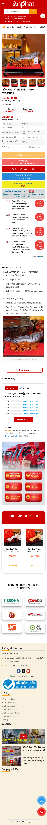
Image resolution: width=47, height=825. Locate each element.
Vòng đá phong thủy (11, 21)
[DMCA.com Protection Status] (23, 676)
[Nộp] (33, 11)
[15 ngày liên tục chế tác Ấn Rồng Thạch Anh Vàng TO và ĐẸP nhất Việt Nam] (23, 736)
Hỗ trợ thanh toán (9, 703)
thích (15, 436)
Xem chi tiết (12, 565)
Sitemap (5, 720)
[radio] (10, 110)
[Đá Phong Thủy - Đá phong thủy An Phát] (23, 4)
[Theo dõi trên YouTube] (28, 671)
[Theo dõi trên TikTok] (24, 671)
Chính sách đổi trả (9, 706)
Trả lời (7, 436)
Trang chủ (10, 27)
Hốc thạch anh (25, 21)
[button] (41, 55)
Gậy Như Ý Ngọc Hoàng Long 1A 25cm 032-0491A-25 (34, 550)
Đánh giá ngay (24, 420)
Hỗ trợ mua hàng (8, 699)
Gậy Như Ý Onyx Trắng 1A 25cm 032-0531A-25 (12, 550)
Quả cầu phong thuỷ (25, 16)
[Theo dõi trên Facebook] (19, 671)
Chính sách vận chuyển (11, 713)
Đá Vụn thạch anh (10, 16)
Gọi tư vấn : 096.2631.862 (25, 169)
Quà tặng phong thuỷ (18, 19)
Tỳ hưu (6, 19)
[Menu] (3, 4)
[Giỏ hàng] (42, 15)
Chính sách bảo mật (10, 709)
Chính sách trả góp (9, 716)
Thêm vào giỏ (24, 155)
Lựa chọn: (6, 105)
